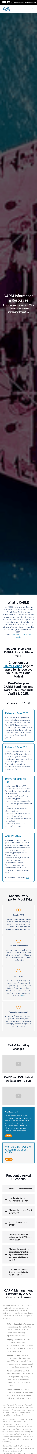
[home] (6, 9)
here (27, 878)
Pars (4, 2)
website (22, 996)
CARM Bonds (12, 666)
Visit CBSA (9, 1159)
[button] (32, 8)
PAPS (8, 2)
